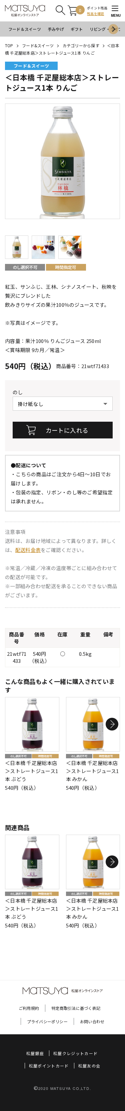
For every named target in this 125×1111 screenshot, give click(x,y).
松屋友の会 (89, 1065)
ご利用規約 (29, 1008)
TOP (9, 45)
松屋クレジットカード (75, 1053)
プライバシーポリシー (47, 1021)
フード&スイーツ (38, 45)
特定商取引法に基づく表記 (75, 1008)
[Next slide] (113, 29)
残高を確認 (95, 13)
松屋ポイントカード (49, 1065)
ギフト (77, 29)
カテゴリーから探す (81, 45)
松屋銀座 (35, 1053)
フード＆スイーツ (24, 29)
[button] (112, 724)
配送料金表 (28, 549)
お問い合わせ (92, 1021)
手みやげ (56, 29)
